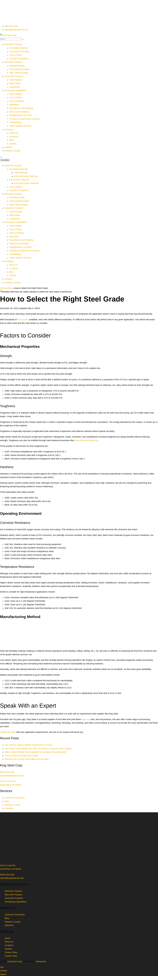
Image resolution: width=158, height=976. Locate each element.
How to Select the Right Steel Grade (21, 755)
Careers (8, 147)
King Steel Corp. (14, 961)
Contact (12, 144)
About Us (13, 133)
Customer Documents (15, 798)
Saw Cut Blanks (16, 101)
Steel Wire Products (14, 76)
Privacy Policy (11, 952)
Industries (9, 808)
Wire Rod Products (13, 62)
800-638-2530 (11, 26)
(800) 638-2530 (7, 772)
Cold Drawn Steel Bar (19, 51)
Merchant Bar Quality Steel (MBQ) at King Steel (27, 759)
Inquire (3, 974)
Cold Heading (15, 80)
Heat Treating (15, 94)
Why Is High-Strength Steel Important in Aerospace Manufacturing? (36, 752)
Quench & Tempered (18, 58)
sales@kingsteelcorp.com (16, 30)
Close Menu (5, 160)
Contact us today (8, 732)
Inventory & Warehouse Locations (24, 119)
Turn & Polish (15, 55)
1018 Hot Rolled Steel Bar (26, 176)
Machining (14, 104)
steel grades (23, 319)
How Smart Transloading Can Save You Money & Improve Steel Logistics (38, 748)
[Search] (23, 39)
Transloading (15, 122)
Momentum (41, 961)
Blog (11, 140)
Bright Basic (14, 83)
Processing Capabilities (15, 90)
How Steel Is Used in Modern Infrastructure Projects (29, 745)
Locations (13, 136)
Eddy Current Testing (19, 112)
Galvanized (14, 87)
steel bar (86, 719)
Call (2, 967)
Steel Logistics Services (20, 126)
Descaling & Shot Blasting (21, 108)
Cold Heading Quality (19, 69)
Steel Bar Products (13, 44)
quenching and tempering (86, 440)
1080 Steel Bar (21, 172)
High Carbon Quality (18, 73)
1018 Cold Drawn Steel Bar (26, 183)
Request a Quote (12, 151)
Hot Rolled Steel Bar (18, 48)
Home (3, 288)
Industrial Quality (17, 66)
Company (9, 129)
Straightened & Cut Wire (20, 115)
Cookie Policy (11, 956)
